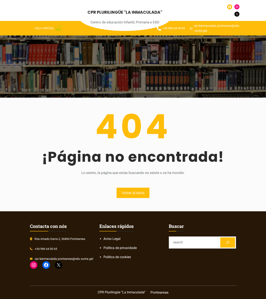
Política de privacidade (120, 248)
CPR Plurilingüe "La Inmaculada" (124, 12)
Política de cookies (117, 257)
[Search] (227, 242)
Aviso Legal (112, 239)
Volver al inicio (133, 193)
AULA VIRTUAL (44, 28)
